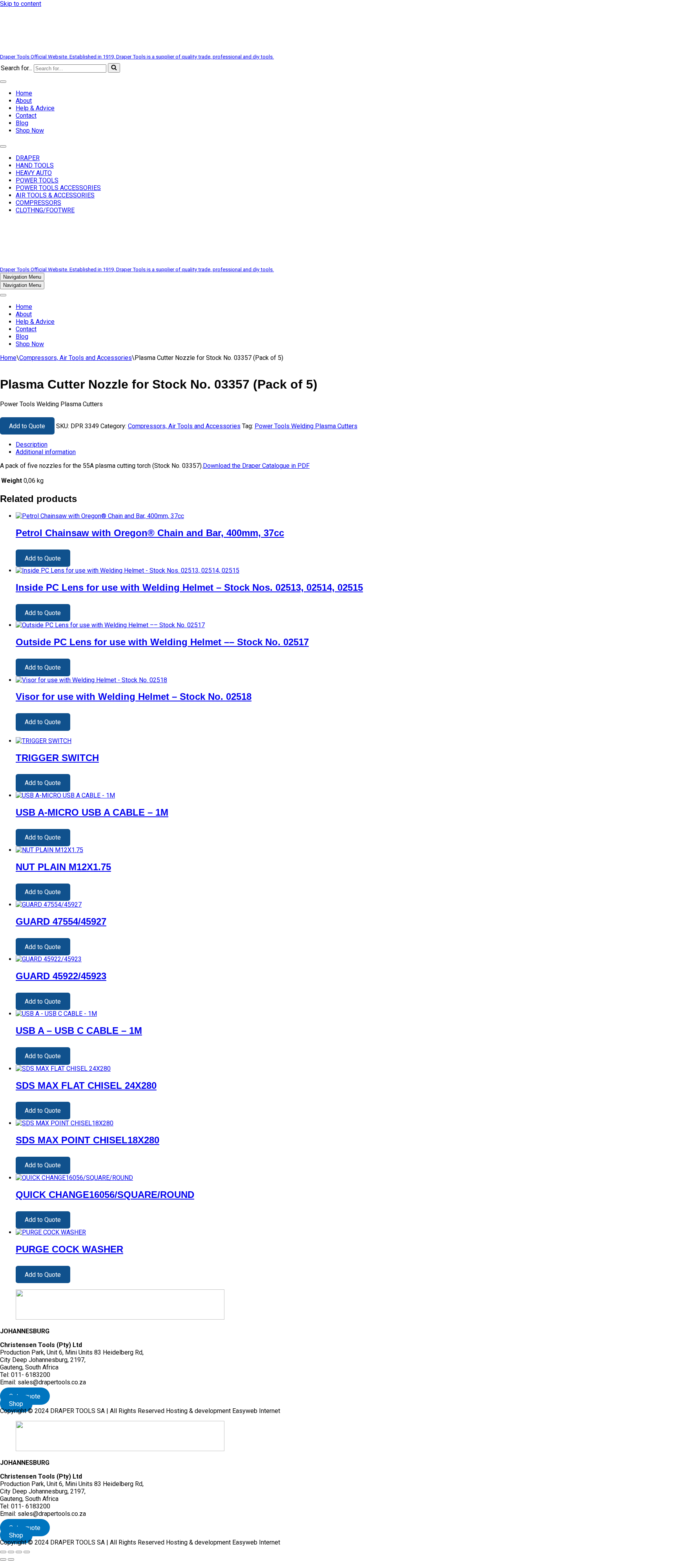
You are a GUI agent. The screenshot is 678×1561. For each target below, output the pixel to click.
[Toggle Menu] (3, 81)
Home (24, 93)
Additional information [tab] (46, 452)
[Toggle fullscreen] (11, 1552)
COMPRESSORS (38, 202)
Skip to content (20, 3)
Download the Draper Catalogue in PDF (256, 465)
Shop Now (30, 130)
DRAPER (28, 158)
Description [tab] (31, 444)
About (24, 100)
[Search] (114, 68)
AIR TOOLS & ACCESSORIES (55, 195)
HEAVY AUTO (34, 173)
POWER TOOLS (37, 180)
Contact (26, 115)
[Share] (19, 1552)
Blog (22, 123)
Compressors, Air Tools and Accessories (75, 357)
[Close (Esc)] (27, 1552)
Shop (16, 1403)
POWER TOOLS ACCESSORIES (58, 188)
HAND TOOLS (35, 165)
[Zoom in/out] (3, 1552)
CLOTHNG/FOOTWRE (45, 210)
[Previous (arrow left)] (3, 1559)
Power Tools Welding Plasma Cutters (306, 426)
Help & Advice (35, 108)
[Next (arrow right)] (11, 1559)
